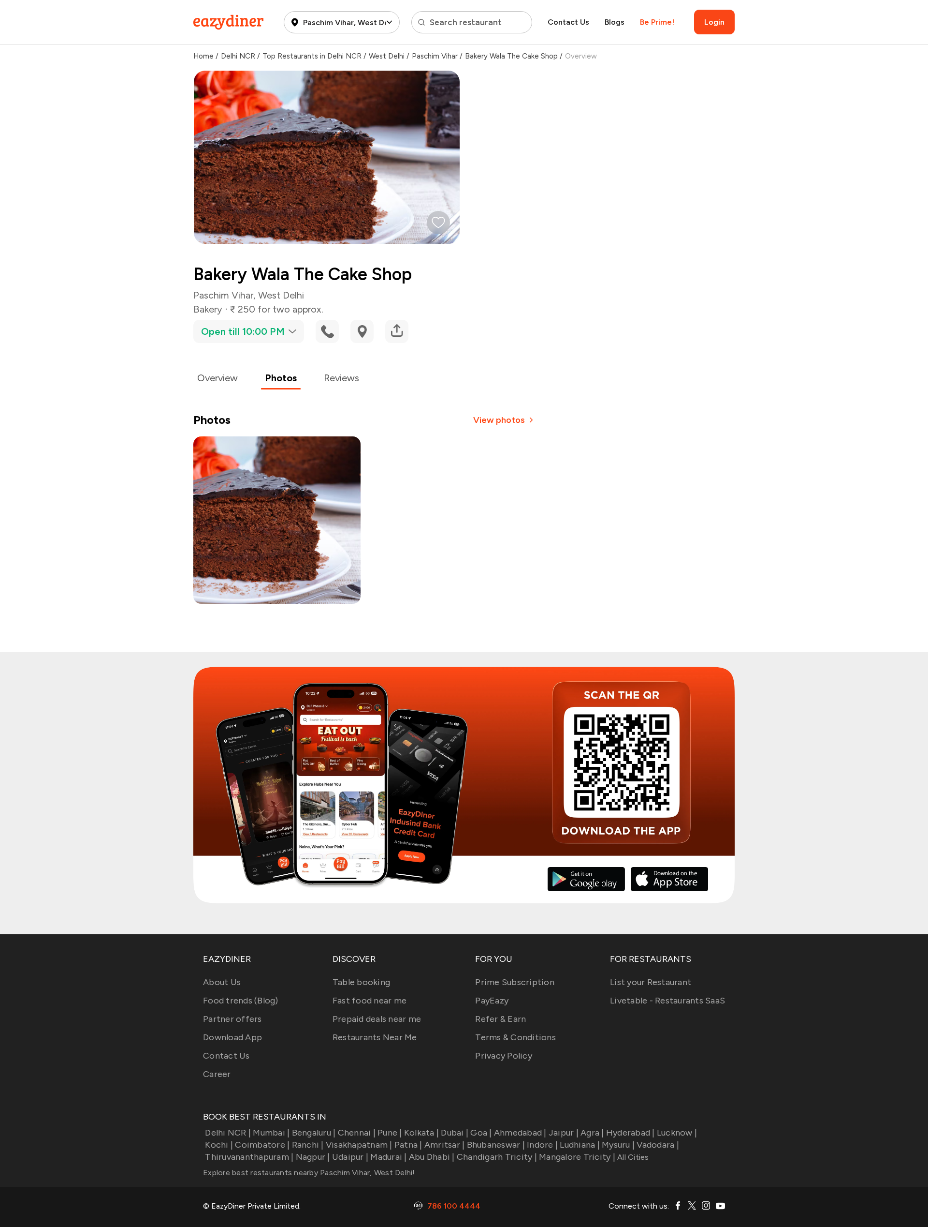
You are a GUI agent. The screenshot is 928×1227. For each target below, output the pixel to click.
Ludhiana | (580, 1144)
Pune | (389, 1132)
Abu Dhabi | (432, 1157)
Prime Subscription (514, 982)
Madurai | (388, 1157)
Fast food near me (369, 1000)
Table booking (361, 982)
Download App (232, 1037)
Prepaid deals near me (377, 1019)
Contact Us (568, 22)
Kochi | (219, 1144)
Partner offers (232, 1019)
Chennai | (357, 1132)
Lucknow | (677, 1132)
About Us (222, 982)
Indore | (542, 1144)
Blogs (614, 22)
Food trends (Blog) (240, 1000)
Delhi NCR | (228, 1132)
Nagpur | (313, 1157)
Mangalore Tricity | (577, 1157)
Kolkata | (421, 1132)
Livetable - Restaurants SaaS (667, 1000)
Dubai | (454, 1132)
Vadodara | (658, 1144)
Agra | (592, 1132)
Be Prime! (657, 22)
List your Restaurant (650, 982)
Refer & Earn (500, 1019)
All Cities (632, 1157)
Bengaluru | (313, 1132)
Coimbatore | (262, 1144)
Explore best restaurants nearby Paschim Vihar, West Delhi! (309, 1172)
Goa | (481, 1132)
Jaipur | (564, 1132)
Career (217, 1074)
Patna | (408, 1144)
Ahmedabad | (520, 1132)
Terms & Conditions (515, 1037)
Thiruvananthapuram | (249, 1157)
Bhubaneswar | (496, 1144)
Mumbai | (271, 1132)
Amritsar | (444, 1144)
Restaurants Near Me (375, 1037)
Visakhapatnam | (359, 1144)
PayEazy (491, 1000)
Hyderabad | (630, 1132)
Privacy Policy (503, 1055)
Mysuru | (618, 1144)
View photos (499, 420)
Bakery (207, 309)
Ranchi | (307, 1144)
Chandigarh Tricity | (497, 1157)
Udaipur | (350, 1157)
